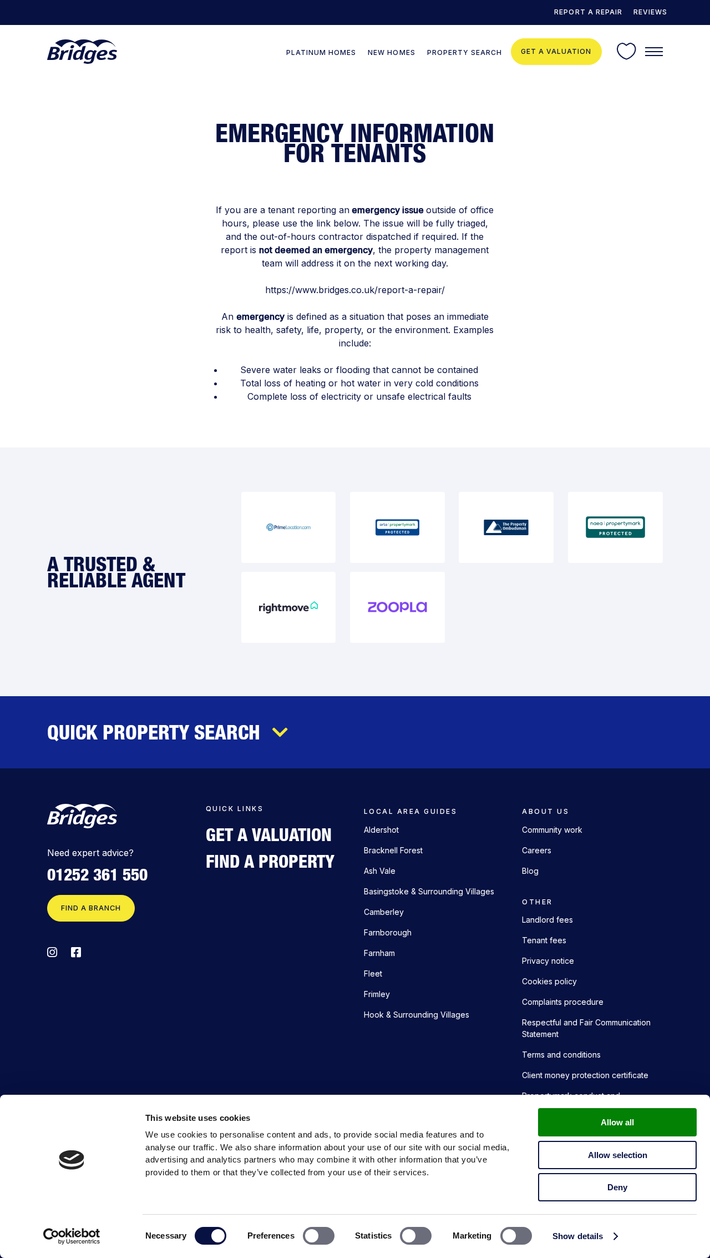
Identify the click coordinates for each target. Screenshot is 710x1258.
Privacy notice (548, 960)
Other (537, 902)
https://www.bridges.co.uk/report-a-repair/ (355, 289)
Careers (536, 850)
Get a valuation (556, 51)
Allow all (617, 1122)
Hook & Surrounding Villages (416, 1014)
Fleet (373, 973)
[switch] (318, 1236)
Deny (617, 1187)
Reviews (650, 12)
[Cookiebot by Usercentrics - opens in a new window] (71, 1236)
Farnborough (388, 932)
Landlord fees (547, 919)
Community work (552, 829)
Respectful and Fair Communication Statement (586, 1028)
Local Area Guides (410, 811)
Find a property (270, 861)
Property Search (464, 52)
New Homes (391, 52)
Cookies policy (549, 981)
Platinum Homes (321, 52)
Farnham (379, 953)
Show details (577, 1236)
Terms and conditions (561, 1054)
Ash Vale (379, 870)
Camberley (384, 912)
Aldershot (381, 829)
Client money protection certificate (585, 1075)
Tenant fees (544, 940)
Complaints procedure (563, 1002)
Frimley (377, 994)
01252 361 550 (97, 875)
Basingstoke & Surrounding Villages (429, 891)
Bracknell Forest (393, 850)
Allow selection (617, 1155)
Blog (530, 870)
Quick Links (234, 808)
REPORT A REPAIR (588, 12)
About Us (545, 811)
